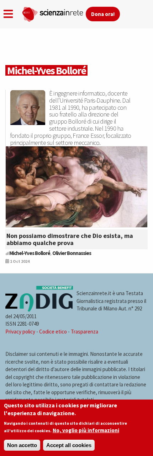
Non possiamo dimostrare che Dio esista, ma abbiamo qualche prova (69, 239)
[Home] (53, 12)
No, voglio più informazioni (86, 430)
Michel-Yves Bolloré (29, 253)
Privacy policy (20, 331)
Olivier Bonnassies (71, 253)
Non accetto (22, 445)
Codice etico (53, 331)
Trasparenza (84, 331)
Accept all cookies (68, 445)
